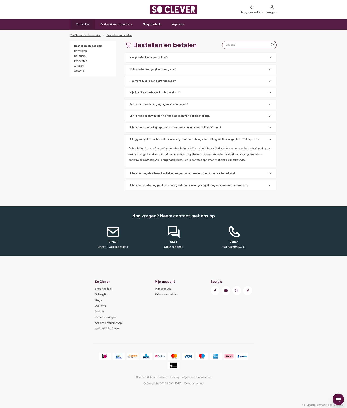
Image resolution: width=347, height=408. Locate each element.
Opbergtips (102, 294)
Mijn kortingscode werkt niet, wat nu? (154, 92)
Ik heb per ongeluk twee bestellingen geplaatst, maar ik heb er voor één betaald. (182, 173)
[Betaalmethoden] (105, 356)
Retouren (80, 56)
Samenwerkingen (105, 317)
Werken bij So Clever (107, 328)
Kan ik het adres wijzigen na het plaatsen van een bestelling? (169, 115)
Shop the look (152, 24)
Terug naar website (252, 12)
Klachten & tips (145, 377)
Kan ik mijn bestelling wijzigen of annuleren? (158, 104)
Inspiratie (178, 24)
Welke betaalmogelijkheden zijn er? (152, 69)
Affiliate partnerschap (108, 323)
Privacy (175, 377)
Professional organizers (116, 24)
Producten (83, 24)
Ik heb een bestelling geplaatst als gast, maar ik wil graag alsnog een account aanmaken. (188, 185)
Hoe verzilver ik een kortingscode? (152, 81)
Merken (99, 311)
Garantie (79, 71)
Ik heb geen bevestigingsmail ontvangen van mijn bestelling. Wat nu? (175, 127)
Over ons (100, 305)
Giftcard (79, 65)
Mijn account (163, 288)
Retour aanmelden (166, 294)
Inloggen (272, 12)
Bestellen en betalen (119, 35)
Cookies (163, 377)
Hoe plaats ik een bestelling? (148, 57)
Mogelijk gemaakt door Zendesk (325, 404)
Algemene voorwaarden (196, 377)
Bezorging (80, 51)
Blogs (98, 300)
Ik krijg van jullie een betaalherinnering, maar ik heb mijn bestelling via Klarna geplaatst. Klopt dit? (194, 139)
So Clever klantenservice (85, 35)
